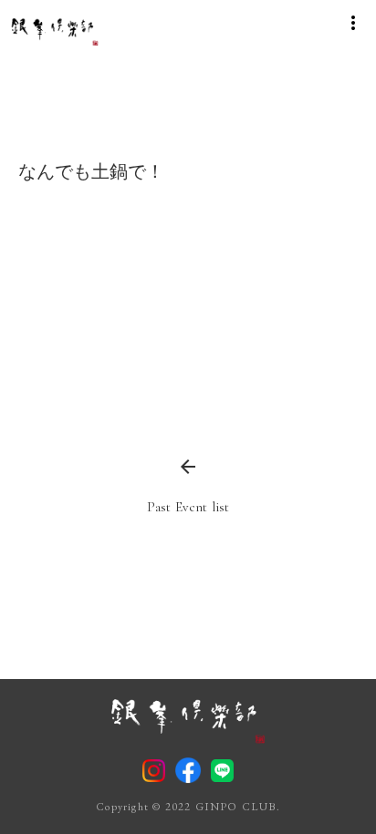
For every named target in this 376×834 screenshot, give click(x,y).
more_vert (353, 23)
